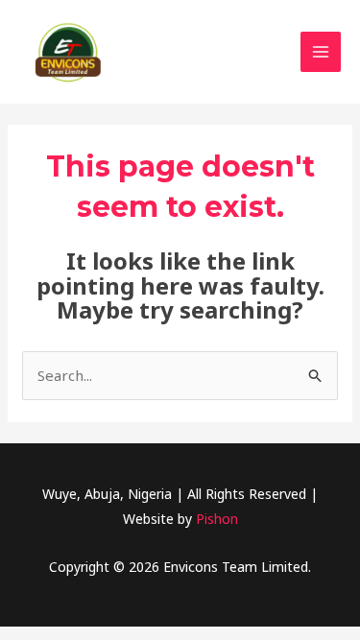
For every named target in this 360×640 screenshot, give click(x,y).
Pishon (217, 519)
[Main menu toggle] (321, 52)
